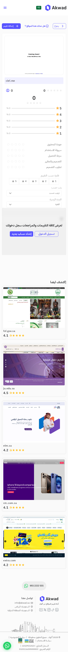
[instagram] (49, 610)
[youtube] (41, 610)
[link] (55, 8)
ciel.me (10, 81)
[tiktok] (53, 610)
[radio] (60, 90)
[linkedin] (57, 610)
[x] (45, 610)
